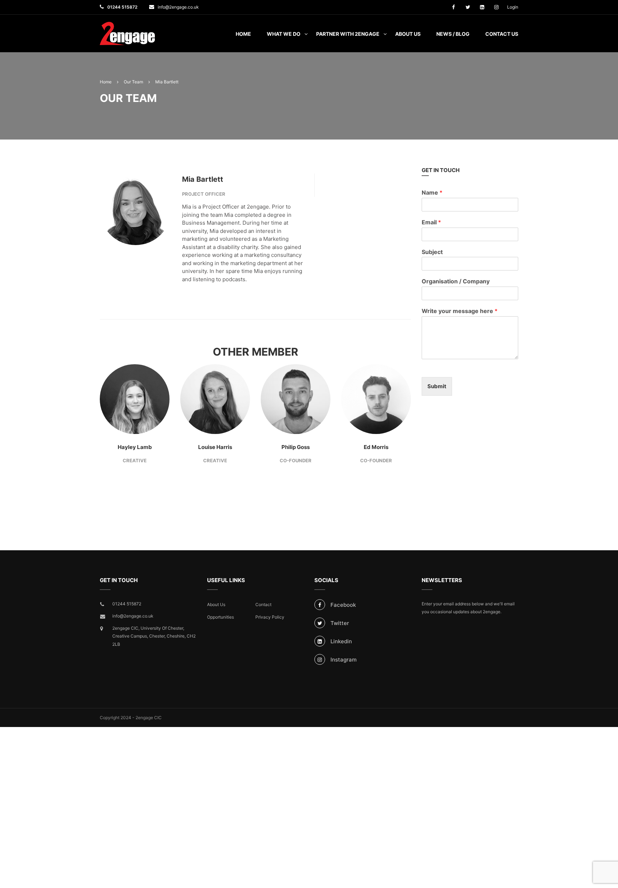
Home (243, 34)
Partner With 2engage (347, 34)
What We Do (283, 34)
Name (432, 192)
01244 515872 (122, 7)
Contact (263, 604)
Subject (432, 251)
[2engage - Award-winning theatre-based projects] (127, 37)
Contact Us (501, 34)
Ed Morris (376, 447)
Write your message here (459, 310)
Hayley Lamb (135, 447)
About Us (408, 34)
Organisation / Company (456, 281)
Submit (436, 386)
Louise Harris (215, 447)
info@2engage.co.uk (178, 7)
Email (431, 222)
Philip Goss (295, 447)
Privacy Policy (269, 617)
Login (512, 7)
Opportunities (220, 617)
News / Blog (453, 34)
